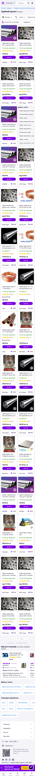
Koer (3, 709)
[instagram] (10, 760)
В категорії (9, 3)
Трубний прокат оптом (9, 715)
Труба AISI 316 (27, 693)
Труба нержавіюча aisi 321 (10, 693)
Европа (11, 702)
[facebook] (6, 760)
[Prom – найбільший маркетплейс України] (3, 3)
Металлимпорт (23, 702)
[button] (9, 57)
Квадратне (27, 22)
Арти (3, 702)
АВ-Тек (11, 709)
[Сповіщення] (32, 3)
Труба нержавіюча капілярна (11, 687)
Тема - (9, 741)
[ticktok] (13, 760)
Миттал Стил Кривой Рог (25, 709)
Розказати (26, 768)
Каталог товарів (6, 8)
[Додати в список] (14, 38)
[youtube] (3, 760)
